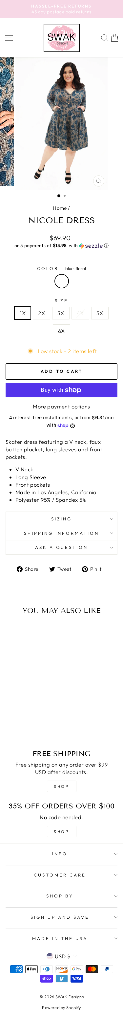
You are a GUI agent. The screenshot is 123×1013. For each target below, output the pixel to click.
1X (23, 313)
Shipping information (61, 533)
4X (80, 313)
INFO (60, 853)
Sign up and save (60, 917)
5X (99, 313)
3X (60, 313)
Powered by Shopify (61, 1007)
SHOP (61, 786)
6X (61, 330)
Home (60, 208)
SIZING (61, 518)
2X (41, 313)
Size (62, 300)
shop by (59, 895)
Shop (61, 831)
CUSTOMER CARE (60, 874)
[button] (61, 246)
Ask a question (61, 547)
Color (61, 268)
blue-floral (61, 281)
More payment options (61, 406)
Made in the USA (60, 938)
